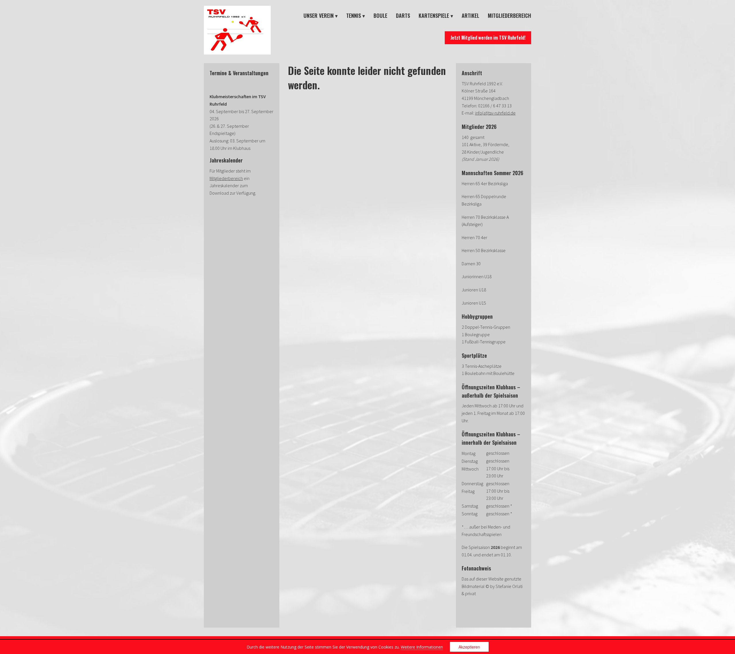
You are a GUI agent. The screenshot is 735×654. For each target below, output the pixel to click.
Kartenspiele (434, 15)
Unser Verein (318, 15)
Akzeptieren (469, 647)
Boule (380, 15)
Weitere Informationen (422, 647)
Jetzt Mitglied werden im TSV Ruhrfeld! (487, 37)
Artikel (470, 15)
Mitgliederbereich (509, 15)
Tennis (353, 15)
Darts (403, 15)
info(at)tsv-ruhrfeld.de (495, 113)
